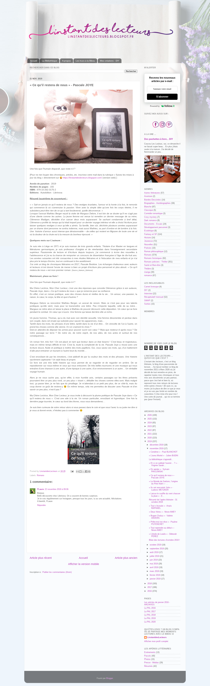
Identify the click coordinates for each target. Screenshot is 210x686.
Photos (147, 659)
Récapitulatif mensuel (153, 297)
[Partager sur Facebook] (86, 471)
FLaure (40, 489)
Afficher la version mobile (83, 564)
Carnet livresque (151, 287)
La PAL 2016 (150, 608)
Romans (40, 475)
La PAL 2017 (150, 611)
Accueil (33, 61)
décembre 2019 (157, 445)
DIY (146, 290)
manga (147, 272)
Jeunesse (148, 241)
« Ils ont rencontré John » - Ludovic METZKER (161, 489)
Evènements (149, 652)
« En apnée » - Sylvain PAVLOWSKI (159, 470)
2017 (149, 587)
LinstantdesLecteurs (156, 637)
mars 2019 (155, 571)
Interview (148, 294)
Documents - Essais (153, 224)
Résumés (148, 666)
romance (148, 275)
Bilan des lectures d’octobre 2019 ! (164, 540)
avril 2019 (154, 567)
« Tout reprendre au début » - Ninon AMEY (162, 529)
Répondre (41, 505)
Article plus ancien (126, 557)
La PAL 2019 (150, 618)
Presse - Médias (151, 663)
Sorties (147, 304)
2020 (149, 438)
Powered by (155, 106)
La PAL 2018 (150, 615)
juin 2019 (154, 560)
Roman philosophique (153, 251)
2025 (149, 419)
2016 (149, 591)
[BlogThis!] (80, 471)
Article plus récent (41, 557)
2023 (149, 426)
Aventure (148, 196)
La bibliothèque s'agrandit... (161, 459)
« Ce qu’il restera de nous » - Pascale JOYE (162, 476)
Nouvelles (148, 244)
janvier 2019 (155, 579)
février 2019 (155, 575)
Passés (147, 656)
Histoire (147, 238)
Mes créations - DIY (109, 61)
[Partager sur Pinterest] (89, 471)
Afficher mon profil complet (156, 641)
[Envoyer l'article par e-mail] (72, 471)
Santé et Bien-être (152, 265)
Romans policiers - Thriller (155, 262)
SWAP (147, 300)
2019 (149, 441)
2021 (149, 434)
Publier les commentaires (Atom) (57, 572)
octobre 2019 (156, 545)
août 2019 (154, 552)
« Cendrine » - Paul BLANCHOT (163, 452)
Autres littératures (152, 193)
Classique (148, 210)
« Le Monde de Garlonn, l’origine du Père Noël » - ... (163, 482)
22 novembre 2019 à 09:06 (56, 489)
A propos (66, 61)
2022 (149, 430)
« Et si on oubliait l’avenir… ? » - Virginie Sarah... (163, 464)
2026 (149, 415)
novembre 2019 (157, 448)
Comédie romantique (153, 213)
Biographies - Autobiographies (157, 203)
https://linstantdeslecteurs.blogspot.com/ (82, 177)
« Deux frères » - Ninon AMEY (162, 512)
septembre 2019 (157, 549)
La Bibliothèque (49, 61)
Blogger (109, 678)
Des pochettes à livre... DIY (158, 139)
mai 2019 (154, 564)
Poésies (147, 248)
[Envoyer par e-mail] (77, 471)
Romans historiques (153, 258)
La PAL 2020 (150, 622)
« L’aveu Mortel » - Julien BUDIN (163, 456)
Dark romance (150, 220)
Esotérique (149, 231)
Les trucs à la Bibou (85, 61)
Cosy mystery (150, 217)
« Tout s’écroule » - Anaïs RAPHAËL (160, 507)
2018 (149, 583)
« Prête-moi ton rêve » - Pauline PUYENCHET (163, 523)
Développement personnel (155, 227)
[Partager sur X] (83, 471)
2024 (149, 423)
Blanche (147, 207)
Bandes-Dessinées (152, 200)
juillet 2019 (155, 556)
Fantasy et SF (150, 234)
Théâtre (147, 269)
